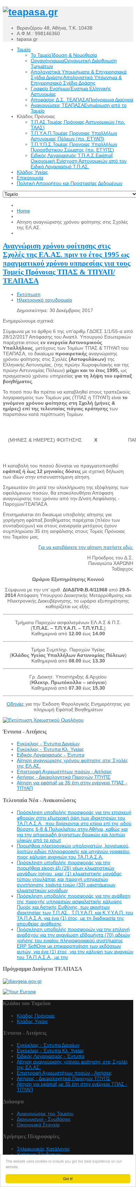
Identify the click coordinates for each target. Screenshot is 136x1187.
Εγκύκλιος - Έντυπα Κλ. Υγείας (50, 749)
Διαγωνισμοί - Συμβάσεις (44, 1119)
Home (23, 211)
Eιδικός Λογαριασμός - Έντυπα (50, 755)
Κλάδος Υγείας (32, 1021)
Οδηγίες (16, 704)
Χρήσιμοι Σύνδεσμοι (39, 1154)
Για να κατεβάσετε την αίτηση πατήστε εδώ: (85, 547)
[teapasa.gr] (30, 12)
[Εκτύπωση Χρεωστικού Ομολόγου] (43, 720)
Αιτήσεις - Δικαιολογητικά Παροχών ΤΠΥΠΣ (64, 777)
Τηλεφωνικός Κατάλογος (43, 1148)
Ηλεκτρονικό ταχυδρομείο (44, 300)
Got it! (68, 1178)
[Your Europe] (19, 991)
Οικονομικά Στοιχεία (38, 1124)
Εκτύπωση (28, 294)
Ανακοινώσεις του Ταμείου (45, 1113)
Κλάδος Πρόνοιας (36, 1015)
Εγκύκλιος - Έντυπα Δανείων (48, 743)
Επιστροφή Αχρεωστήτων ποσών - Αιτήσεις (64, 771)
